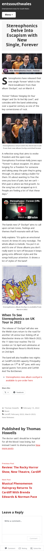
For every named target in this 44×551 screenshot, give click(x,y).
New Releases (8, 417)
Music (6, 411)
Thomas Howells (11, 408)
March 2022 (30, 414)
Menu (10, 14)
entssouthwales (16, 3)
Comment (33, 538)
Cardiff (7, 414)
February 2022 (17, 414)
